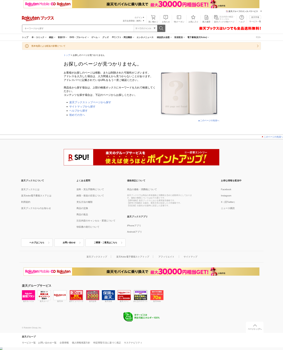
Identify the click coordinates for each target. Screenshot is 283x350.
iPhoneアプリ (134, 225)
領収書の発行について (87, 227)
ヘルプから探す (78, 110)
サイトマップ (190, 256)
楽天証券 (92, 301)
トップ (25, 37)
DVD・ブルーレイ (78, 37)
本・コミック (38, 37)
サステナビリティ (133, 342)
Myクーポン (179, 22)
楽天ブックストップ (96, 256)
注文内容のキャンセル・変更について (95, 220)
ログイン (138, 17)
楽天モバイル (28, 301)
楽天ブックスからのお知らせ (36, 208)
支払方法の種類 (84, 202)
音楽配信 (178, 37)
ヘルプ (242, 22)
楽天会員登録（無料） (132, 21)
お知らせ (166, 22)
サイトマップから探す (82, 106)
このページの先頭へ (273, 137)
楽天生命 (108, 301)
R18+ (258, 37)
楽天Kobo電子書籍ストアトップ (132, 256)
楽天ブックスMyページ (224, 22)
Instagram (226, 195)
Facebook (226, 189)
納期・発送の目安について (90, 195)
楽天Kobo (157, 301)
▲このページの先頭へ (208, 120)
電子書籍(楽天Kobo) (197, 37)
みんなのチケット (140, 301)
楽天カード (44, 301)
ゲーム (94, 37)
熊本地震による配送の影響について (48, 46)
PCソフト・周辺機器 (122, 37)
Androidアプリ (134, 231)
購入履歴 (206, 22)
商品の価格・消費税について (142, 189)
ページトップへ (255, 329)
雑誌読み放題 (163, 37)
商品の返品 (82, 214)
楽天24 (60, 301)
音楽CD (61, 37)
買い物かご (153, 22)
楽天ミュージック (76, 301)
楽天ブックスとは (30, 189)
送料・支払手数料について (90, 189)
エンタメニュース (145, 37)
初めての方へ (77, 115)
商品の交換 (82, 208)
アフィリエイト (166, 256)
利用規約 (25, 202)
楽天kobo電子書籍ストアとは (36, 195)
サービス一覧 (255, 21)
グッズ (105, 37)
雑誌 (51, 37)
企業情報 (64, 342)
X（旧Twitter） (228, 202)
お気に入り (193, 22)
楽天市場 (255, 17)
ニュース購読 (228, 208)
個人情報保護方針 (81, 342)
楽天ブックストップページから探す (90, 102)
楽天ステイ (124, 301)
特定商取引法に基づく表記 (107, 342)
